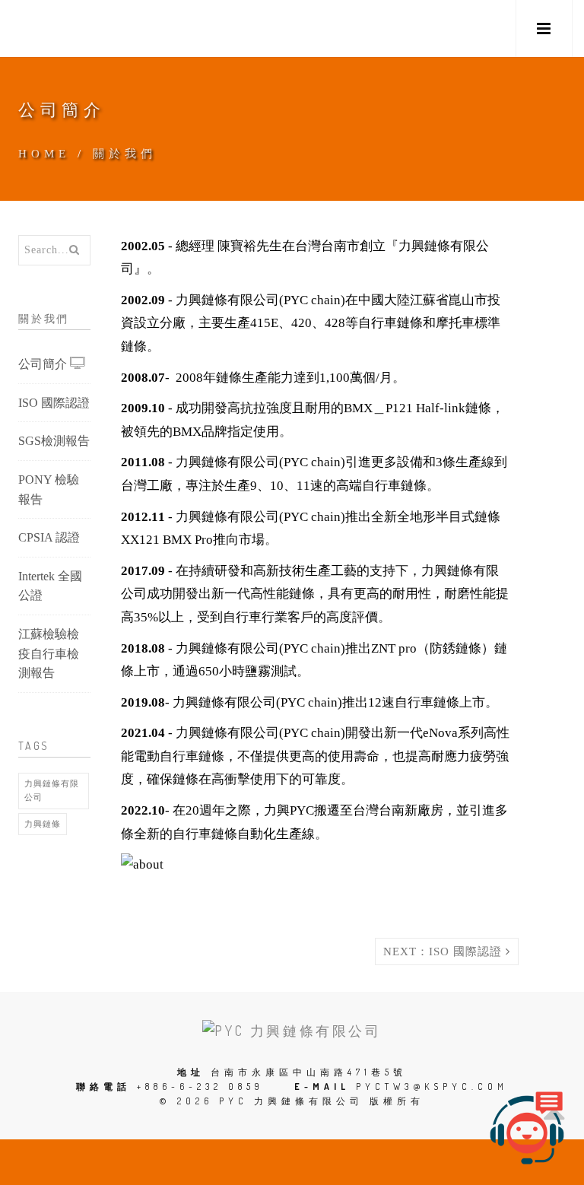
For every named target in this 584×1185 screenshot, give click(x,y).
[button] (544, 28)
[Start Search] (74, 250)
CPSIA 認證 (49, 537)
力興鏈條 (42, 823)
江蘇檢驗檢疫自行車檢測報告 (48, 653)
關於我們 (125, 154)
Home (44, 154)
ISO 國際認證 (54, 402)
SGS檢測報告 (54, 440)
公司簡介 (44, 363)
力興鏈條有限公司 (51, 790)
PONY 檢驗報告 (48, 489)
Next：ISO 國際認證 (444, 951)
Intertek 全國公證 (50, 586)
